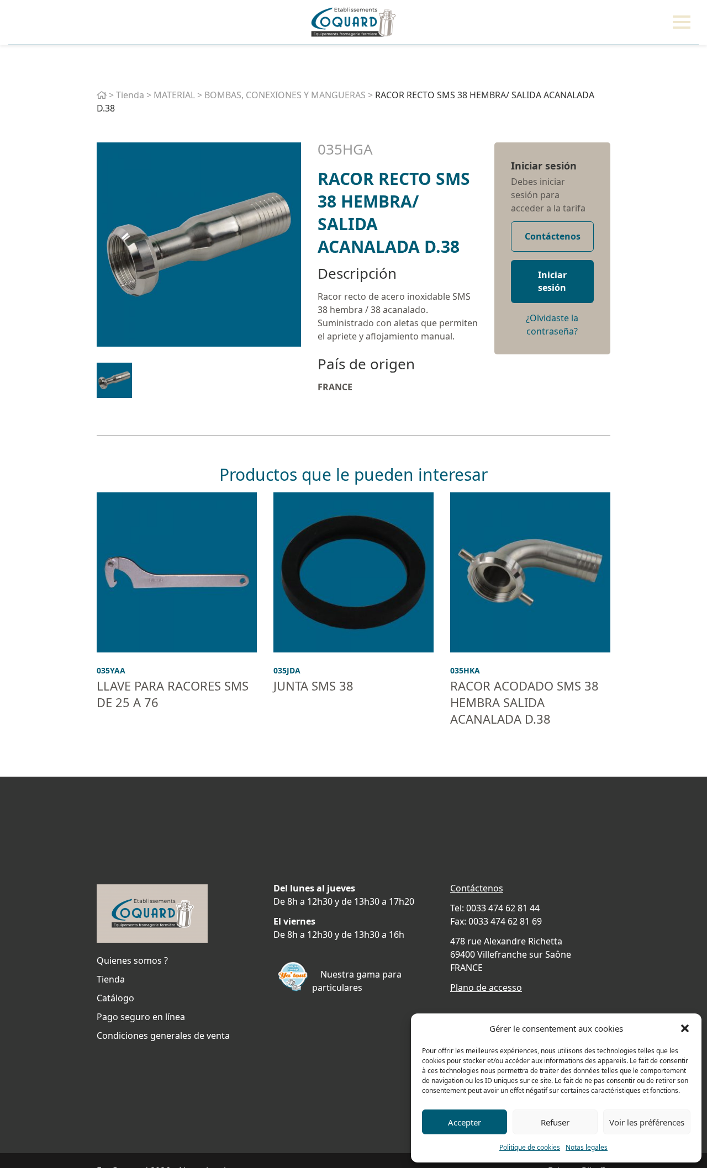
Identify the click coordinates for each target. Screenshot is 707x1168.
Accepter (464, 1122)
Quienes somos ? (132, 960)
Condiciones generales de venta (163, 1035)
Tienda (130, 95)
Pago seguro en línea (141, 1017)
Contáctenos (553, 236)
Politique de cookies (529, 1147)
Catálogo (115, 998)
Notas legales (587, 1147)
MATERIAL (174, 95)
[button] (684, 1028)
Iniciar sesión (544, 165)
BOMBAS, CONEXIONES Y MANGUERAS (285, 95)
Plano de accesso (486, 987)
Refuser (555, 1122)
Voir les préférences (646, 1122)
